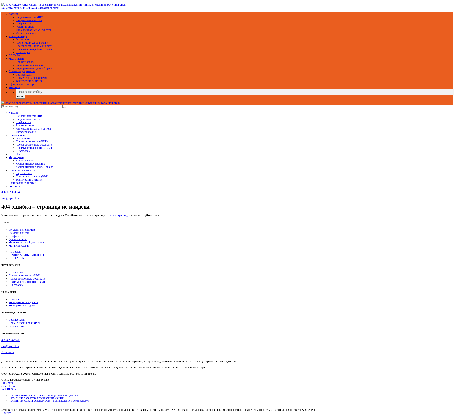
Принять (6, 412)
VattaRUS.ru (8, 389)
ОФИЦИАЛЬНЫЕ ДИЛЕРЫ (26, 254)
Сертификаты (24, 74)
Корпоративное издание (30, 64)
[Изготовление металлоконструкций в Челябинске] (63, 4)
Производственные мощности (34, 45)
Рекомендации (17, 326)
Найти (20, 96)
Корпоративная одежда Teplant (34, 68)
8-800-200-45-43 (29, 7)
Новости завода (25, 61)
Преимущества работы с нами (34, 49)
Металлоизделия (26, 33)
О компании (23, 39)
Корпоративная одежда (23, 305)
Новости (14, 299)
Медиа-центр (16, 58)
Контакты (14, 87)
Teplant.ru (7, 382)
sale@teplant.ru (10, 7)
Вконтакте (7, 352)
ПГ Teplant (15, 55)
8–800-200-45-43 (11, 192)
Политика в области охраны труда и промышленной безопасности (49, 400)
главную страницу (117, 215)
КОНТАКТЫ (17, 257)
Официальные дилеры (22, 84)
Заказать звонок (49, 7)
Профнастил (23, 23)
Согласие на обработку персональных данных (36, 397)
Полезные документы (22, 71)
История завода (18, 36)
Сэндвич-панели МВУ (29, 17)
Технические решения (29, 80)
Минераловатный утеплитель (33, 29)
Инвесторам (23, 52)
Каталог (13, 13)
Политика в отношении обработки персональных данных (44, 395)
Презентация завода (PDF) (32, 42)
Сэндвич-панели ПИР (29, 20)
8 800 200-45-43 (10, 340)
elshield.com (8, 385)
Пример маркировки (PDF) (32, 77)
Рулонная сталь (25, 26)
